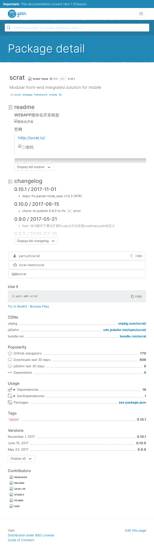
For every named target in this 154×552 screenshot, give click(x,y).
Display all (18, 458)
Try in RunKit (17, 306)
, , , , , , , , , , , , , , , (26, 390)
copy (138, 255)
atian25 (19, 494)
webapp (27, 94)
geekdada (20, 477)
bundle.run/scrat (133, 336)
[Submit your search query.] (8, 27)
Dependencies (27, 390)
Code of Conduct (21, 540)
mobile (53, 94)
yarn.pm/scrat (29, 256)
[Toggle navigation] (141, 14)
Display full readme (31, 167)
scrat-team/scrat (31, 265)
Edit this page (135, 530)
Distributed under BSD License (31, 535)
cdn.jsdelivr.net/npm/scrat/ (124, 330)
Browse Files (39, 306)
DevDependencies (31, 396)
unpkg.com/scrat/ (132, 323)
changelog (28, 181)
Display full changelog (33, 241)
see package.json (132, 402)
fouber (18, 500)
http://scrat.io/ (31, 137)
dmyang (19, 483)
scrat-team (40, 79)
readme (24, 107)
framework (40, 94)
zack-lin (19, 488)
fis (60, 94)
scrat (17, 94)
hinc (17, 506)
